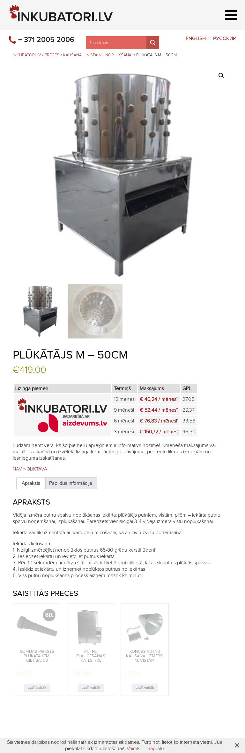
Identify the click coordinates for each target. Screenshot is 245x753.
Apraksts (31, 483)
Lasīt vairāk (37, 688)
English (196, 38)
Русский (224, 38)
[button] (221, 75)
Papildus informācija (70, 483)
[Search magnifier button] (152, 42)
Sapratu (155, 748)
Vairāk (133, 748)
